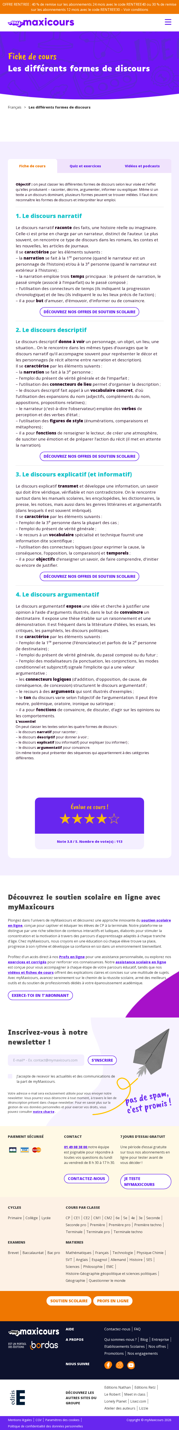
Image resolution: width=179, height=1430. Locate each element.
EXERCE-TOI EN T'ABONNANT (40, 995)
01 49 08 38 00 (76, 1147)
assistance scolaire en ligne (140, 962)
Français (14, 107)
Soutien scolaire (69, 1300)
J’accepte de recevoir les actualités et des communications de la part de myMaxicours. (66, 1079)
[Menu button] (168, 22)
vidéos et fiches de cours (31, 972)
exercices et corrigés (27, 962)
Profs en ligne (72, 956)
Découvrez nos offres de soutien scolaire (89, 311)
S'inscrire (102, 1060)
